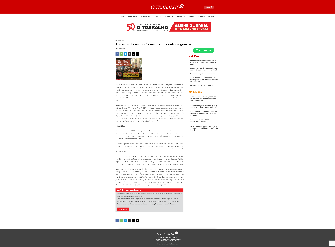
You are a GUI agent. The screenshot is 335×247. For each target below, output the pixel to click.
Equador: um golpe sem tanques (202, 74)
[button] (209, 7)
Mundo (122, 40)
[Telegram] (125, 54)
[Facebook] (117, 54)
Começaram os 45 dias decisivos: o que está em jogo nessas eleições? (203, 69)
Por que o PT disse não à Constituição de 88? (199, 121)
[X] (137, 54)
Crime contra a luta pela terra (201, 85)
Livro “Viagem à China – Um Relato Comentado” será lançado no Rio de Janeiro (204, 128)
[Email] (133, 54)
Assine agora (123, 209)
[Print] (129, 54)
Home (117, 40)
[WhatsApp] (121, 54)
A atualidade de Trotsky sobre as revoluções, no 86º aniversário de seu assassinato (204, 80)
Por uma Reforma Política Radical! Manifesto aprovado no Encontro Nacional (203, 62)
